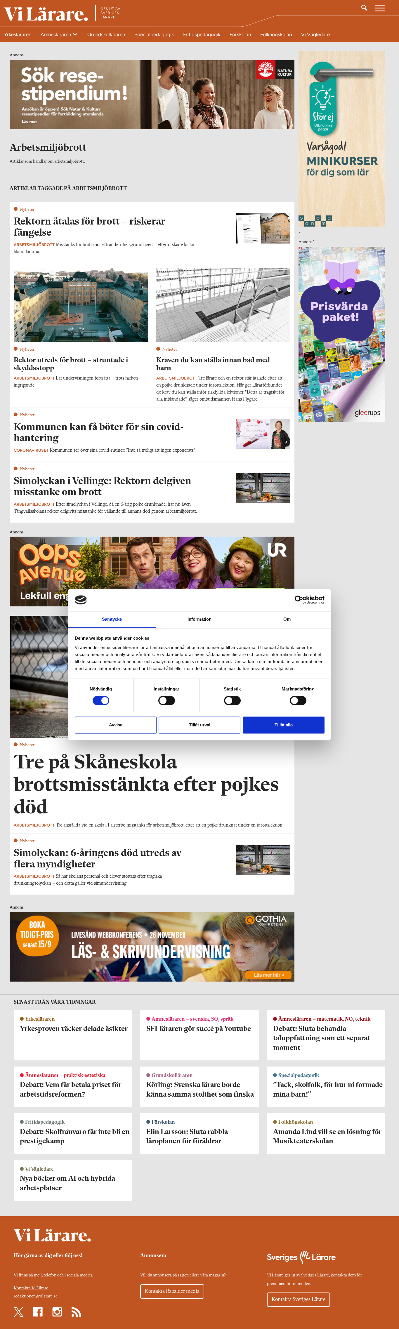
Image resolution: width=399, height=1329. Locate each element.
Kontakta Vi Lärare (31, 1288)
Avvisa (115, 724)
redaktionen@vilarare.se (36, 1296)
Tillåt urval (199, 724)
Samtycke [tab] (112, 619)
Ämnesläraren (56, 34)
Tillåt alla (284, 724)
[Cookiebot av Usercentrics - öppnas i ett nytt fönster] (299, 600)
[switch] (166, 700)
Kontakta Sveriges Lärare (298, 1299)
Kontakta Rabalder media (172, 1291)
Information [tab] (199, 619)
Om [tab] (287, 619)
